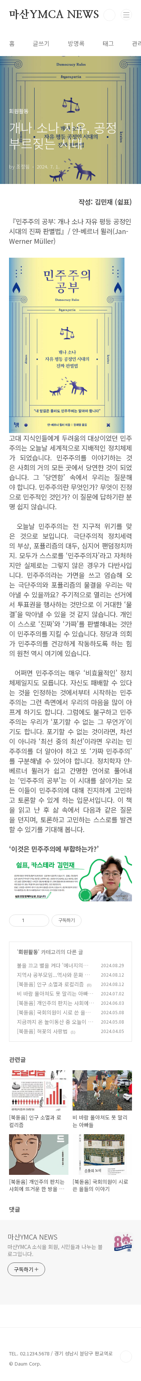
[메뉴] (126, 14)
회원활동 (28, 952)
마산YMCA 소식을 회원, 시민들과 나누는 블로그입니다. (55, 1250)
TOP (126, 1357)
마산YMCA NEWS (54, 15)
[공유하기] (31, 920)
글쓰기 (41, 43)
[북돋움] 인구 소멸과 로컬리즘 (50, 984)
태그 (108, 43)
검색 (109, 15)
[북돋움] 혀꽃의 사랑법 (42, 1031)
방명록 (76, 43)
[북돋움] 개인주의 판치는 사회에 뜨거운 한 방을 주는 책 (53, 1007)
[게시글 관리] (40, 920)
